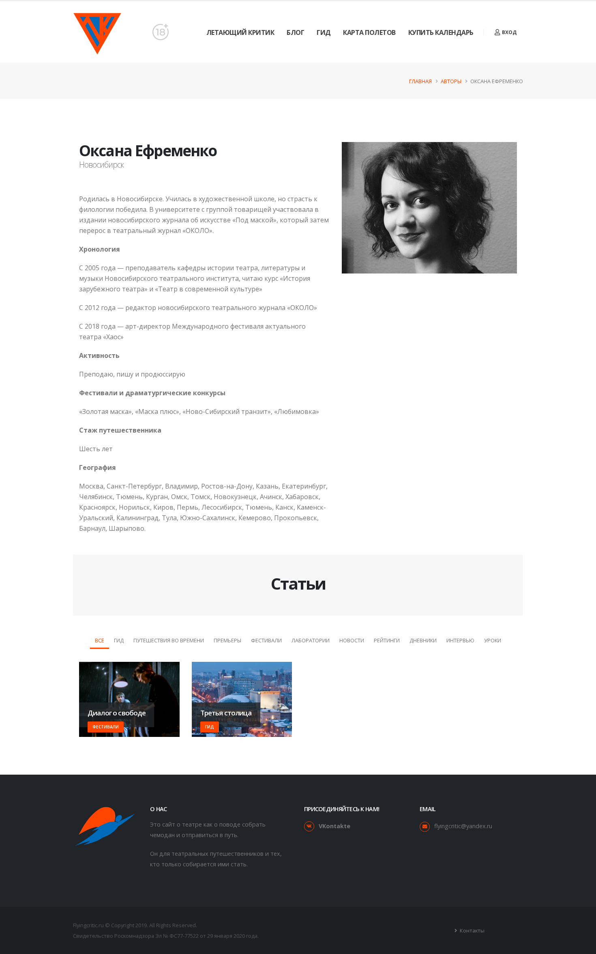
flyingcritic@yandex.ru (463, 826)
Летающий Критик (240, 32)
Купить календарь (441, 32)
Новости (351, 640)
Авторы (451, 81)
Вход (509, 32)
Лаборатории (311, 640)
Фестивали (266, 640)
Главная (420, 81)
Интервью (460, 640)
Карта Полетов (369, 32)
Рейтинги (387, 640)
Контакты (472, 930)
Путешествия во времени (168, 640)
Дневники (423, 640)
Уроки (492, 640)
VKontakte (334, 826)
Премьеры (227, 640)
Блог (295, 32)
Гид (324, 32)
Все (99, 640)
